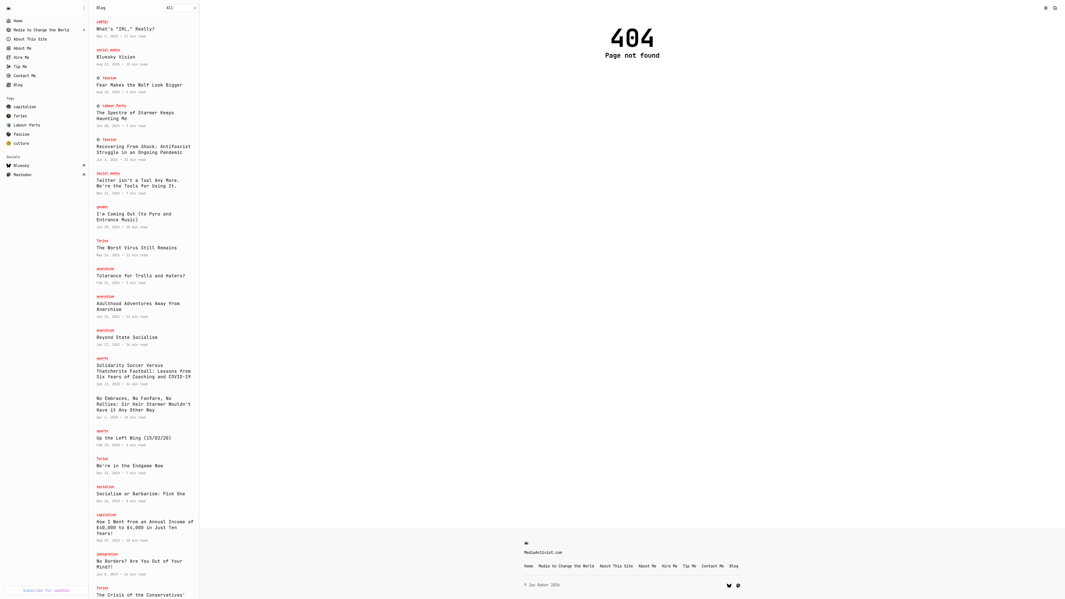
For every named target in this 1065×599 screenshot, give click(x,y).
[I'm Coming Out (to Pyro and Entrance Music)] (146, 217)
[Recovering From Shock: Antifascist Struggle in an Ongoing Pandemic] (146, 149)
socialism (105, 487)
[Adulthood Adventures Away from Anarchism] (146, 306)
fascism (109, 78)
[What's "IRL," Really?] (146, 29)
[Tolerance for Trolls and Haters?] (146, 276)
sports (102, 358)
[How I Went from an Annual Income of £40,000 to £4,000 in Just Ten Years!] (146, 527)
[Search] (1055, 8)
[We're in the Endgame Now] (146, 466)
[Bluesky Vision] (146, 57)
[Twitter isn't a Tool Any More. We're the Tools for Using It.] (146, 183)
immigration (107, 554)
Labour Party (114, 106)
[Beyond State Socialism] (146, 337)
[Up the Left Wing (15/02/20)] (146, 438)
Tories (102, 241)
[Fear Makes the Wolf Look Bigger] (146, 85)
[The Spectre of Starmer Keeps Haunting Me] (146, 115)
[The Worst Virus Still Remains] (146, 248)
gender (102, 207)
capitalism (106, 515)
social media (108, 50)
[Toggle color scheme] (1046, 8)
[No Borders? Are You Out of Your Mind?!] (146, 564)
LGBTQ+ (102, 22)
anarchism (105, 269)
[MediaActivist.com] (8, 8)
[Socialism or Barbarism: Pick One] (146, 494)
